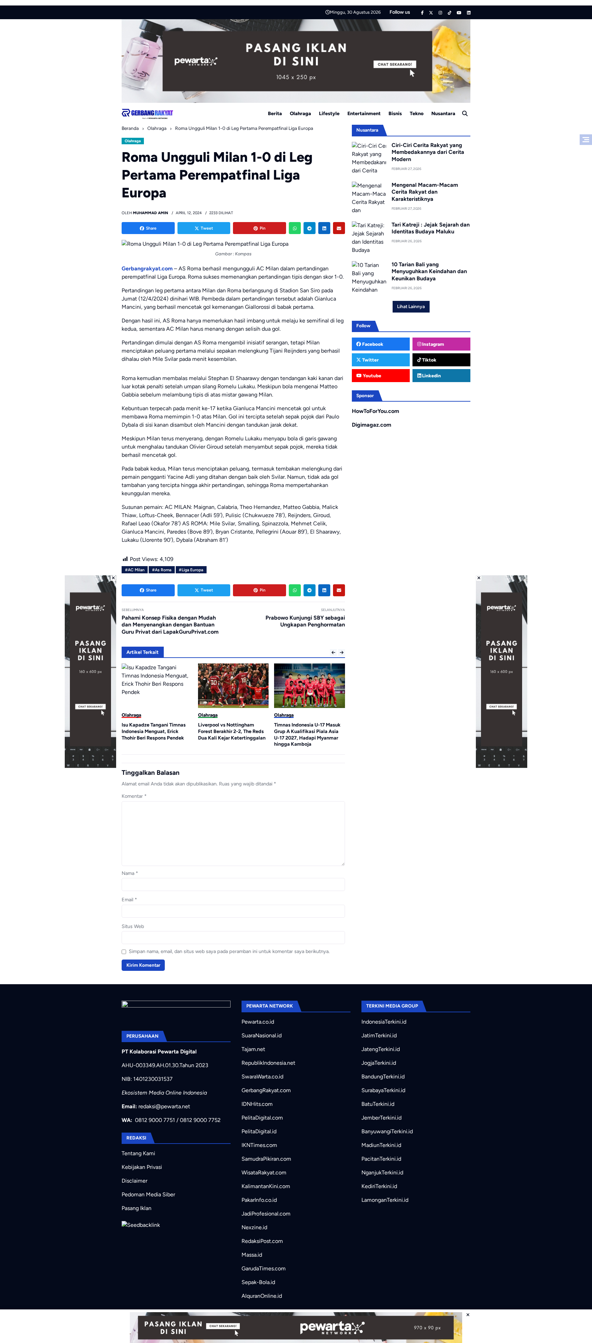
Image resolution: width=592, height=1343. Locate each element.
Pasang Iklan (136, 1208)
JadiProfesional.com (266, 1213)
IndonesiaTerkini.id (383, 1021)
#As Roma (161, 569)
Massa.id (252, 1255)
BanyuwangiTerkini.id (387, 1131)
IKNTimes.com (259, 1145)
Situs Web (133, 926)
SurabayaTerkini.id (383, 1090)
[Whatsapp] (295, 228)
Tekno (416, 113)
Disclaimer (134, 1180)
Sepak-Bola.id (258, 1282)
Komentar (134, 796)
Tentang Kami (138, 1153)
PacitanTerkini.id (381, 1159)
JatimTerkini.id (379, 1035)
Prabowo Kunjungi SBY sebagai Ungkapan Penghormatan (305, 621)
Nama (130, 873)
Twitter (370, 360)
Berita (275, 113)
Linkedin (431, 375)
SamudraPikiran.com (266, 1159)
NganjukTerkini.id (382, 1172)
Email (129, 899)
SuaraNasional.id (262, 1035)
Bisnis (395, 113)
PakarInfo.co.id (259, 1200)
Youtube (371, 375)
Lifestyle (329, 113)
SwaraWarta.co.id (262, 1076)
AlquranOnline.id (262, 1296)
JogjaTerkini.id (378, 1063)
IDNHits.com (257, 1104)
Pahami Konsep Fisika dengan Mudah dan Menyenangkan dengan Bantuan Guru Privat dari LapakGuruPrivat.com (170, 624)
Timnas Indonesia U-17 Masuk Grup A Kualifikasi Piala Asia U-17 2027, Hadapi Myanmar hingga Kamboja (307, 734)
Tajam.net (253, 1049)
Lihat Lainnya (411, 306)
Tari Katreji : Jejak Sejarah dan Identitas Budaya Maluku (431, 228)
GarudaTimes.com (264, 1268)
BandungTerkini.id (383, 1076)
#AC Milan (135, 569)
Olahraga (300, 113)
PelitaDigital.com (262, 1117)
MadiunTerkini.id (381, 1145)
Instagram (432, 344)
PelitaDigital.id (259, 1131)
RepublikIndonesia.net (268, 1063)
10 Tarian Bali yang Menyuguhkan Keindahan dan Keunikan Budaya (429, 271)
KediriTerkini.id (379, 1186)
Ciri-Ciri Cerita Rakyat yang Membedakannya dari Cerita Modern (428, 152)
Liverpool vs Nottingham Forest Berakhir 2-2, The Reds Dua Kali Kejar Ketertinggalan (232, 731)
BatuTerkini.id (377, 1104)
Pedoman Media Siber (148, 1194)
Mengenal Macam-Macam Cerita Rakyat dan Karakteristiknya (425, 192)
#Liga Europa (191, 569)
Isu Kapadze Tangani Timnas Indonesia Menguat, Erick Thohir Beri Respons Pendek (154, 731)
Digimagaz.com (371, 425)
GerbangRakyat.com (266, 1090)
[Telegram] (310, 228)
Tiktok (428, 360)
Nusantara (443, 113)
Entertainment (364, 113)
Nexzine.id (254, 1227)
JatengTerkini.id (380, 1049)
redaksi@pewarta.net (164, 1106)
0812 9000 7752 (200, 1120)
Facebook (372, 344)
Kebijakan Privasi (142, 1167)
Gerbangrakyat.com (147, 268)
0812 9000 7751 (155, 1120)
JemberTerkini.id (381, 1117)
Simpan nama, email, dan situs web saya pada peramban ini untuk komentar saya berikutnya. (229, 951)
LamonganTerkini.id (384, 1200)
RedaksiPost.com (262, 1241)
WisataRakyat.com (264, 1172)
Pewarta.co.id (258, 1021)
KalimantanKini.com (266, 1186)
